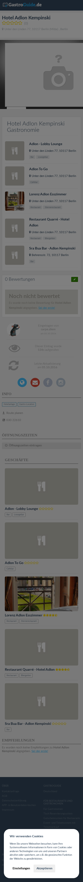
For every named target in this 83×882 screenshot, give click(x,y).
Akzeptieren (44, 868)
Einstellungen (21, 868)
